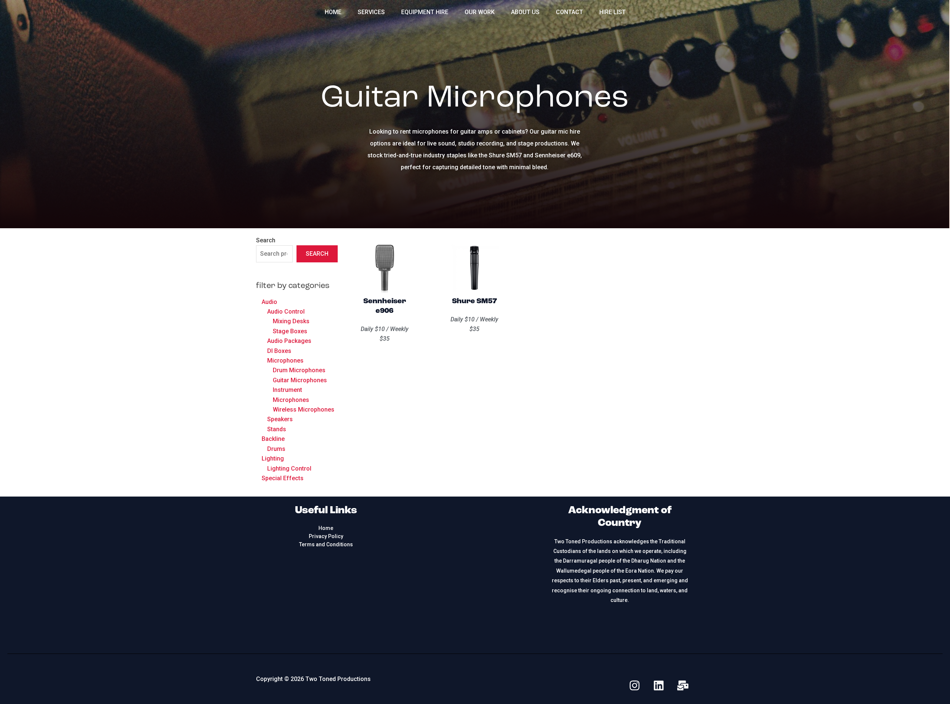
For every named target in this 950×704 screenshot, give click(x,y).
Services (371, 12)
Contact (569, 12)
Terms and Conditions (326, 544)
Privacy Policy (326, 536)
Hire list (612, 12)
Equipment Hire (424, 12)
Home (333, 12)
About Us (525, 12)
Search (265, 240)
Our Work (480, 12)
